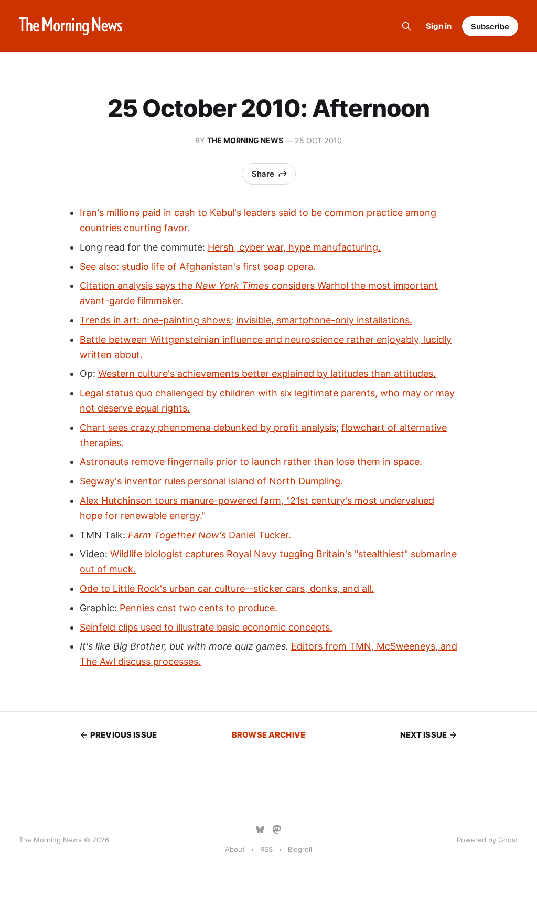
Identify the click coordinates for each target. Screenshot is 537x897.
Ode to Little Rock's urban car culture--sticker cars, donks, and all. (227, 588)
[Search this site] (406, 26)
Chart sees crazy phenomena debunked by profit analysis (208, 427)
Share (263, 174)
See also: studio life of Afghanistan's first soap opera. (198, 266)
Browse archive (268, 735)
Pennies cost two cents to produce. (198, 607)
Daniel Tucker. (209, 535)
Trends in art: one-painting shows (155, 320)
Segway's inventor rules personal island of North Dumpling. (211, 481)
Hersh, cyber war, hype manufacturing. (294, 247)
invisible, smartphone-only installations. (324, 320)
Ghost (508, 840)
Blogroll (300, 849)
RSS (266, 849)
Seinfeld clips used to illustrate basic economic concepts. (206, 627)
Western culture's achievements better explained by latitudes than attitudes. (267, 373)
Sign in (439, 26)
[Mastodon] (277, 829)
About (235, 849)
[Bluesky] (260, 829)
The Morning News (245, 140)
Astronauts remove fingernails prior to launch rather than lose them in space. (251, 461)
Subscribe (490, 26)
